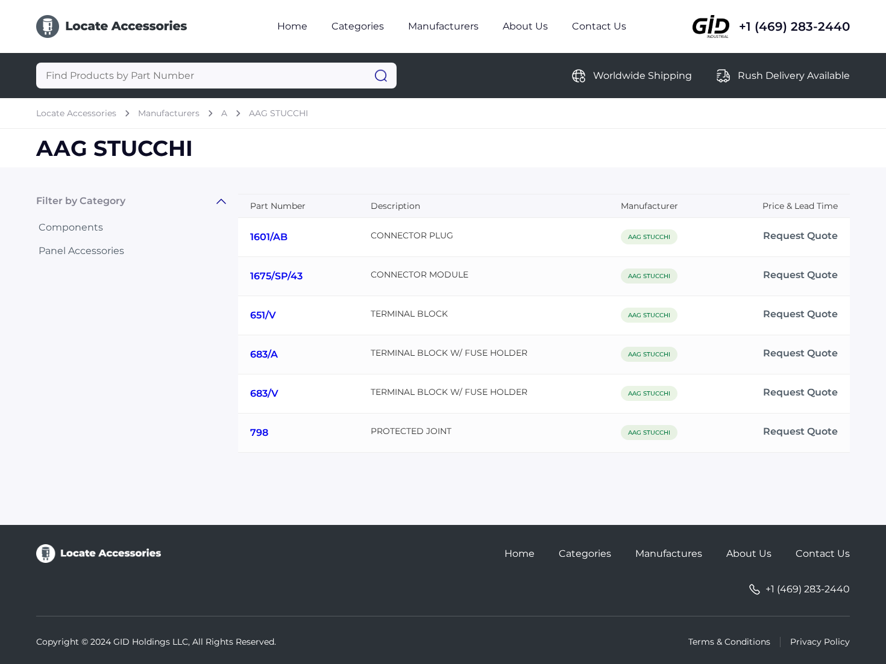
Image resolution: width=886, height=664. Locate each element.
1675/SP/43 (276, 276)
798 (259, 432)
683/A (264, 354)
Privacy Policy (820, 641)
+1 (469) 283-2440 (794, 26)
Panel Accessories (81, 250)
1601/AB (268, 237)
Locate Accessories (76, 113)
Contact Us (599, 26)
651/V (263, 315)
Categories (357, 26)
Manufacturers (443, 26)
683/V (264, 393)
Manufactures (668, 553)
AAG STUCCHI (278, 113)
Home (292, 26)
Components (71, 227)
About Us (525, 26)
